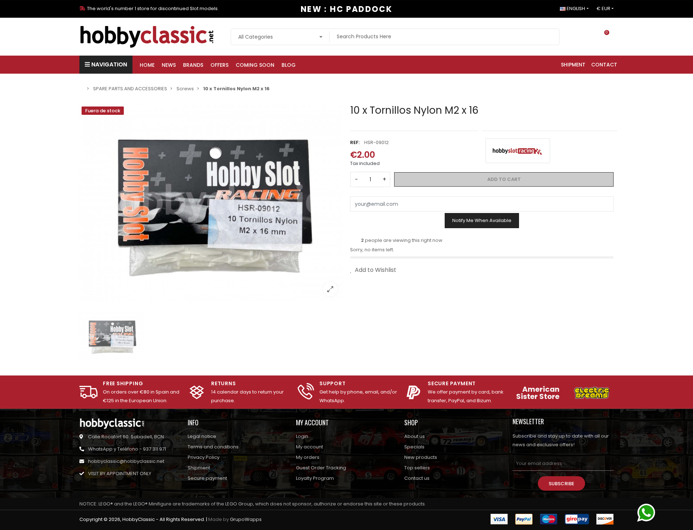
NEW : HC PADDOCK (346, 9)
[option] (211, 203)
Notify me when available (481, 220)
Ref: (354, 142)
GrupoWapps (246, 519)
